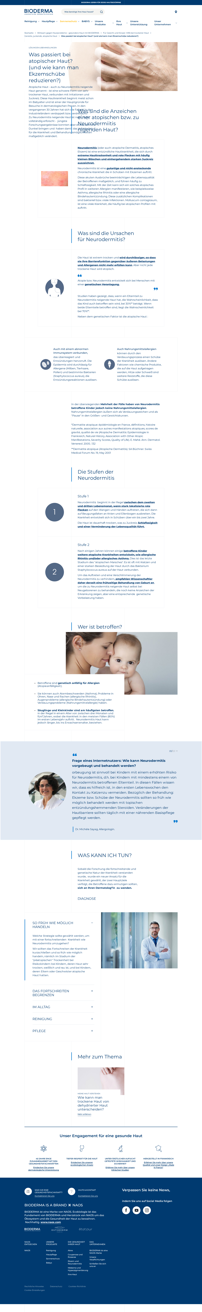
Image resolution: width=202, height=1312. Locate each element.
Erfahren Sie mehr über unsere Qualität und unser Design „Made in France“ (158, 1165)
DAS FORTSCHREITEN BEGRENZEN (51, 993)
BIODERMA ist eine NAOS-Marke (98, 1251)
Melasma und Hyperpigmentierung (78, 1269)
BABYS (86, 21)
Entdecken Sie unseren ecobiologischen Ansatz (82, 1163)
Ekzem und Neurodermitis (75, 1262)
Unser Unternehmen (162, 23)
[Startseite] (38, 12)
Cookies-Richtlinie (77, 1286)
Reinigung (30, 21)
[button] (176, 751)
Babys (49, 1263)
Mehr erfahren (84, 1114)
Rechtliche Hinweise (34, 1286)
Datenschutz (56, 1286)
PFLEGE (39, 1031)
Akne (70, 1250)
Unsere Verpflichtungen (97, 1258)
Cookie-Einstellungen (34, 1290)
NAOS (27, 1250)
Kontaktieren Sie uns (44, 1196)
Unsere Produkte (100, 23)
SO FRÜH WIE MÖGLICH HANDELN (53, 925)
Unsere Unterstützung (138, 23)
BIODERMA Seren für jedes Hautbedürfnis (101, 2)
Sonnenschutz (68, 21)
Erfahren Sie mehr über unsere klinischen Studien (120, 1168)
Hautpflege (48, 21)
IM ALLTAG (41, 1007)
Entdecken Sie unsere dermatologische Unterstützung (43, 1168)
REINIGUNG (42, 1019)
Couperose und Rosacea (75, 1255)
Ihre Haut (119, 23)
